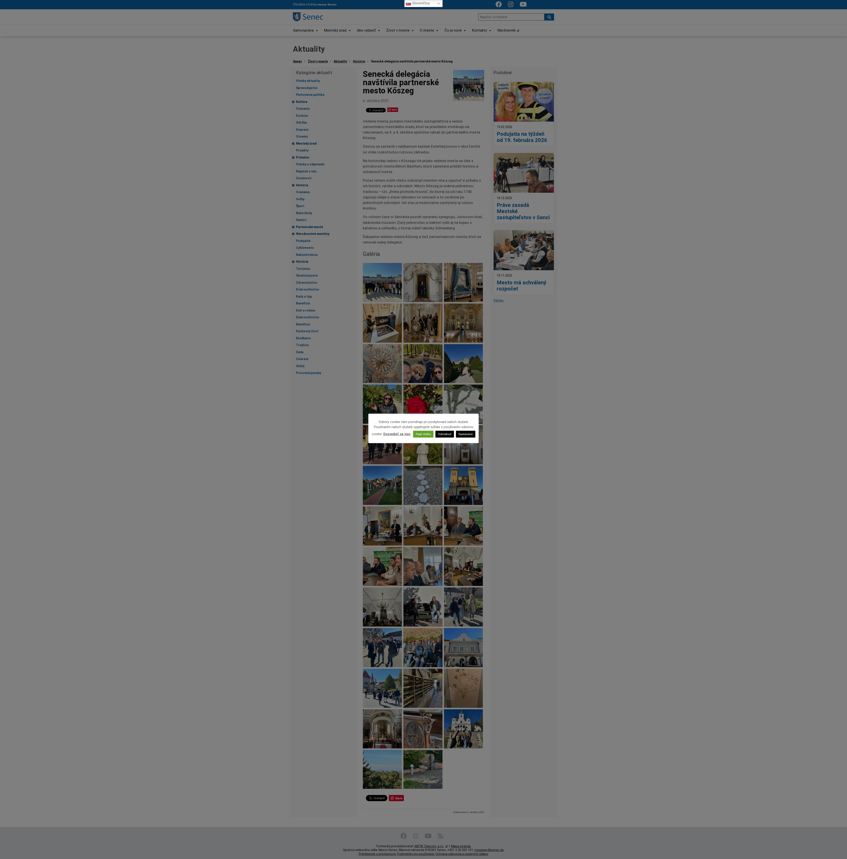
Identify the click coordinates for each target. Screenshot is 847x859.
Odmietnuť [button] (444, 434)
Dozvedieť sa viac (396, 434)
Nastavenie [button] (466, 434)
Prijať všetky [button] (423, 434)
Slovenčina (420, 3)
